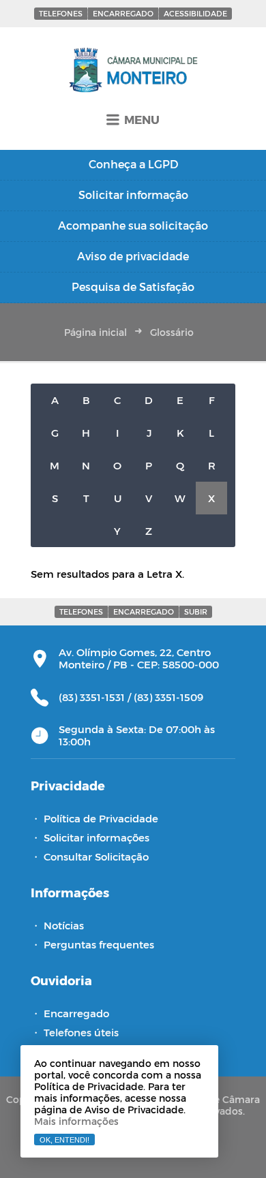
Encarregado (123, 13)
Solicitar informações (96, 837)
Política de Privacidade (101, 818)
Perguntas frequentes (99, 944)
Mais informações (76, 1121)
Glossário (172, 332)
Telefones (61, 13)
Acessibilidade (195, 13)
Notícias (64, 925)
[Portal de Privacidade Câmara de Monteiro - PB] (133, 71)
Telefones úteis (81, 1032)
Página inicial (95, 332)
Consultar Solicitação (96, 856)
